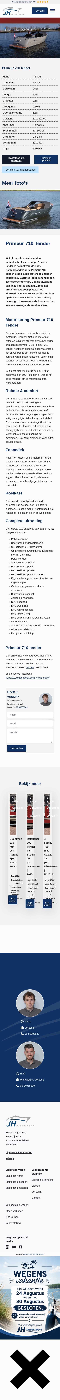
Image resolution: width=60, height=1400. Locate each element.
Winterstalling (13, 1223)
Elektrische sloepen (16, 1182)
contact (30, 667)
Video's (36, 1185)
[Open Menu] (52, 11)
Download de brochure (16, 159)
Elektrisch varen (14, 1175)
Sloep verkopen (14, 1211)
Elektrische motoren (17, 1187)
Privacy (10, 1158)
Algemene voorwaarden (19, 1152)
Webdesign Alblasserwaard (33, 1254)
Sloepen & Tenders (42, 1179)
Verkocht (36, 1191)
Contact (36, 1197)
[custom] (7, 1247)
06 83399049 (21, 707)
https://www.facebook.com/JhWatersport (28, 677)
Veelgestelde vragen (17, 1205)
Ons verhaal (12, 1217)
